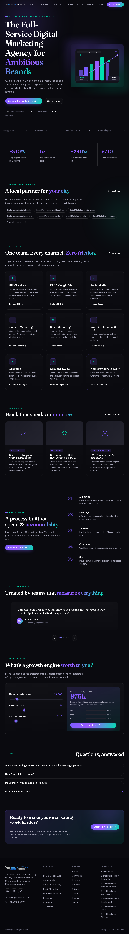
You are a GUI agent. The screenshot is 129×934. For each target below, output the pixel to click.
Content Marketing (52, 884)
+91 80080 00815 (16, 902)
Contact (75, 902)
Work (32, 4)
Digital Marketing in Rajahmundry (20, 216)
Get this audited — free (93, 725)
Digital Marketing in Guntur (49, 216)
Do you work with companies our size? (64, 782)
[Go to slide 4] (69, 637)
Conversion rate (35, 705)
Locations (56, 4)
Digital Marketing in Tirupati (104, 216)
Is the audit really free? (64, 791)
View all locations (15, 222)
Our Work (77, 876)
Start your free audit (105, 827)
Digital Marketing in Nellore (76, 216)
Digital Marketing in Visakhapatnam (50, 210)
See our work (53, 101)
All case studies (114, 414)
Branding (47, 898)
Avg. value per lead (35, 716)
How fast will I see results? (64, 774)
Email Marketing (50, 889)
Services (21, 4)
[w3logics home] (10, 5)
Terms (111, 929)
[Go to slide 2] (64, 637)
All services (116, 253)
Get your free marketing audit (23, 101)
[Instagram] (20, 890)
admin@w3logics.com (18, 897)
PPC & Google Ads (52, 876)
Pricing (102, 4)
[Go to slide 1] (60, 637)
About (80, 4)
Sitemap (120, 929)
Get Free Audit (115, 4)
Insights (90, 4)
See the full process (19, 547)
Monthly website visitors (35, 694)
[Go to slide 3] (66, 637)
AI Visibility (48, 906)
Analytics (47, 902)
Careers (76, 893)
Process (69, 4)
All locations (115, 191)
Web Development (52, 893)
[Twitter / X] (14, 890)
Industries (43, 4)
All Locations (107, 871)
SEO (45, 871)
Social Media (49, 880)
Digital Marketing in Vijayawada (82, 210)
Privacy (103, 929)
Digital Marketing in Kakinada (19, 210)
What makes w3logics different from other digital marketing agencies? (64, 765)
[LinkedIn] (7, 890)
